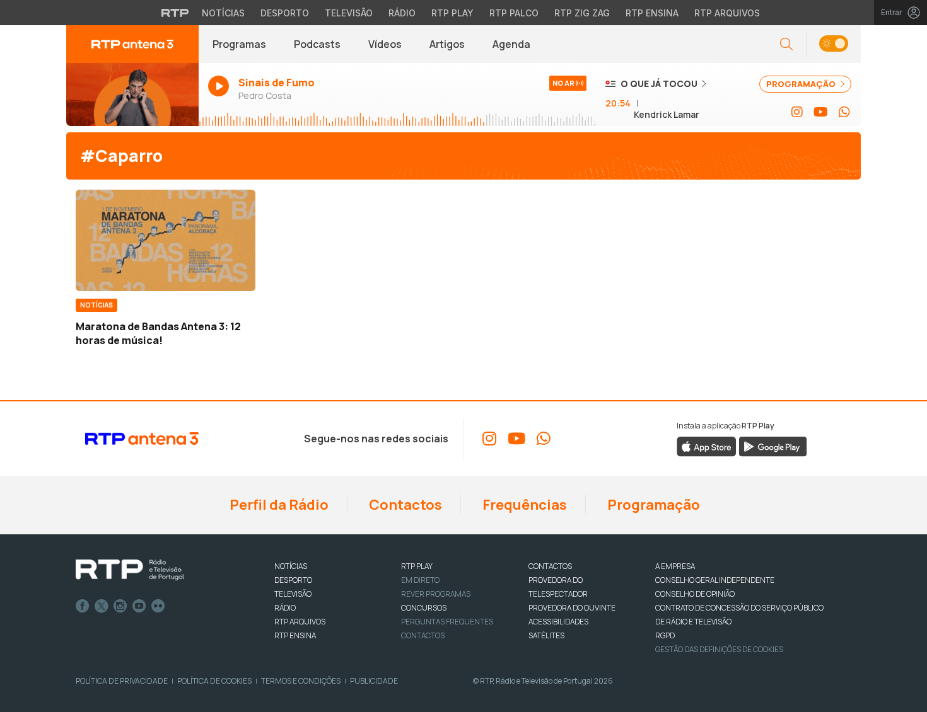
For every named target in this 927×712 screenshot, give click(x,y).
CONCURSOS (423, 607)
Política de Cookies (214, 680)
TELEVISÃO (293, 594)
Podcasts (317, 44)
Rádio (402, 13)
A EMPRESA (675, 566)
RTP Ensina (652, 13)
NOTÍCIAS (290, 566)
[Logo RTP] (130, 570)
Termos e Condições (301, 680)
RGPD (665, 635)
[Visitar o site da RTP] (175, 12)
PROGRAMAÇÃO (801, 83)
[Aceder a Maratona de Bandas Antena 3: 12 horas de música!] (165, 240)
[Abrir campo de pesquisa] (786, 44)
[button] (833, 44)
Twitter (101, 606)
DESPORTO (293, 580)
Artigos (447, 44)
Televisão (349, 13)
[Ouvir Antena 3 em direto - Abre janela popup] (132, 94)
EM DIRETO (420, 580)
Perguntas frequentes (447, 621)
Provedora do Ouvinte (571, 607)
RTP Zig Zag (582, 13)
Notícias (223, 13)
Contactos (404, 504)
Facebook (83, 606)
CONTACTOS (550, 566)
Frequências (523, 504)
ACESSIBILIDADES (558, 621)
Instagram (120, 606)
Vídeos (385, 44)
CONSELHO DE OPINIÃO (695, 594)
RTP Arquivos (727, 13)
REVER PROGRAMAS (435, 594)
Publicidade (374, 680)
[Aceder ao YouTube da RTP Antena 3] (820, 112)
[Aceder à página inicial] (132, 44)
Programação (652, 504)
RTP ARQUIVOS (299, 621)
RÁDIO (285, 607)
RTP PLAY (417, 566)
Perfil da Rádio (278, 504)
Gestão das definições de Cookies (719, 649)
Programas (239, 44)
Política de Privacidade (122, 680)
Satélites (546, 635)
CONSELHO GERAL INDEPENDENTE (714, 580)
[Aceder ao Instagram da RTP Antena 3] (797, 112)
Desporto (284, 13)
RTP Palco (514, 13)
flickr (158, 606)
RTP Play (452, 13)
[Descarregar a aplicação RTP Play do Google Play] (772, 445)
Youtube (139, 606)
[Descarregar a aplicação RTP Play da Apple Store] (707, 445)
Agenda (511, 44)
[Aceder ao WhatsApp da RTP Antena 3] (844, 112)
